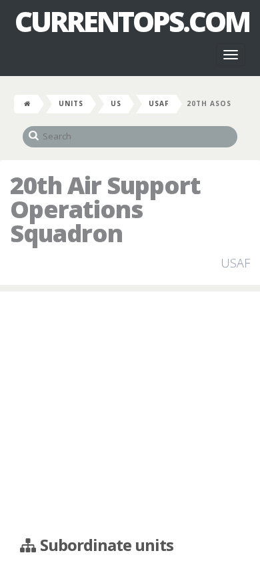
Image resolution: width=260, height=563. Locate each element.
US (116, 103)
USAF (159, 103)
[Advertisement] (130, 414)
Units (71, 103)
